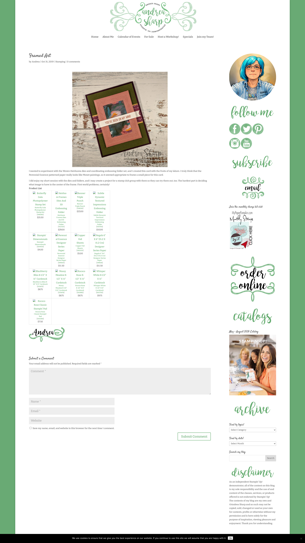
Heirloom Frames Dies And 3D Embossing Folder (61, 219)
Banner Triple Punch (80, 205)
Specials (188, 37)
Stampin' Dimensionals (40, 243)
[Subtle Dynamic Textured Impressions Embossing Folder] (99, 212)
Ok (230, 538)
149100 (61, 263)
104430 (40, 247)
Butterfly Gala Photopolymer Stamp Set (40, 210)
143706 (99, 227)
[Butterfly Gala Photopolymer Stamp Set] (40, 204)
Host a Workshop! (168, 37)
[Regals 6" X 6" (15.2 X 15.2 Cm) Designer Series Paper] (99, 250)
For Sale (149, 37)
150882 (80, 293)
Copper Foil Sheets (80, 247)
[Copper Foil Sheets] (80, 242)
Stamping (60, 61)
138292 (80, 208)
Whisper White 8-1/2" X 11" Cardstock (100, 288)
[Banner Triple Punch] (80, 200)
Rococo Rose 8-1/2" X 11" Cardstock (80, 288)
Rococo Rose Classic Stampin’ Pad (40, 314)
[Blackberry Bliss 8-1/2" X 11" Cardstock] (40, 279)
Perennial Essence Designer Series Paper (61, 256)
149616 (99, 263)
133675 (40, 286)
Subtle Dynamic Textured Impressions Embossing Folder (100, 219)
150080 (40, 319)
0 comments (73, 61)
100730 (99, 293)
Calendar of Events (129, 37)
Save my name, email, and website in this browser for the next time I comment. (73, 428)
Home (94, 37)
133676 (61, 293)
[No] (301, 538)
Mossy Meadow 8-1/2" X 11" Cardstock (61, 288)
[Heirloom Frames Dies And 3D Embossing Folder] (61, 212)
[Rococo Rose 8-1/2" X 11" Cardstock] (80, 282)
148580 (40, 215)
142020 (80, 250)
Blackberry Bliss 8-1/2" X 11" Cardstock (40, 283)
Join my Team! (205, 37)
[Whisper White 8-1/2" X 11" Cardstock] (99, 282)
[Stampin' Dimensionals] (40, 239)
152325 (61, 227)
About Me (108, 37)
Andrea (36, 61)
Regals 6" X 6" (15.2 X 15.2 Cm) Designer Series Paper (99, 256)
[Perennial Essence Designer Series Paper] (61, 250)
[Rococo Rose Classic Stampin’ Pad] (40, 308)
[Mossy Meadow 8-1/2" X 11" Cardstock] (61, 282)
